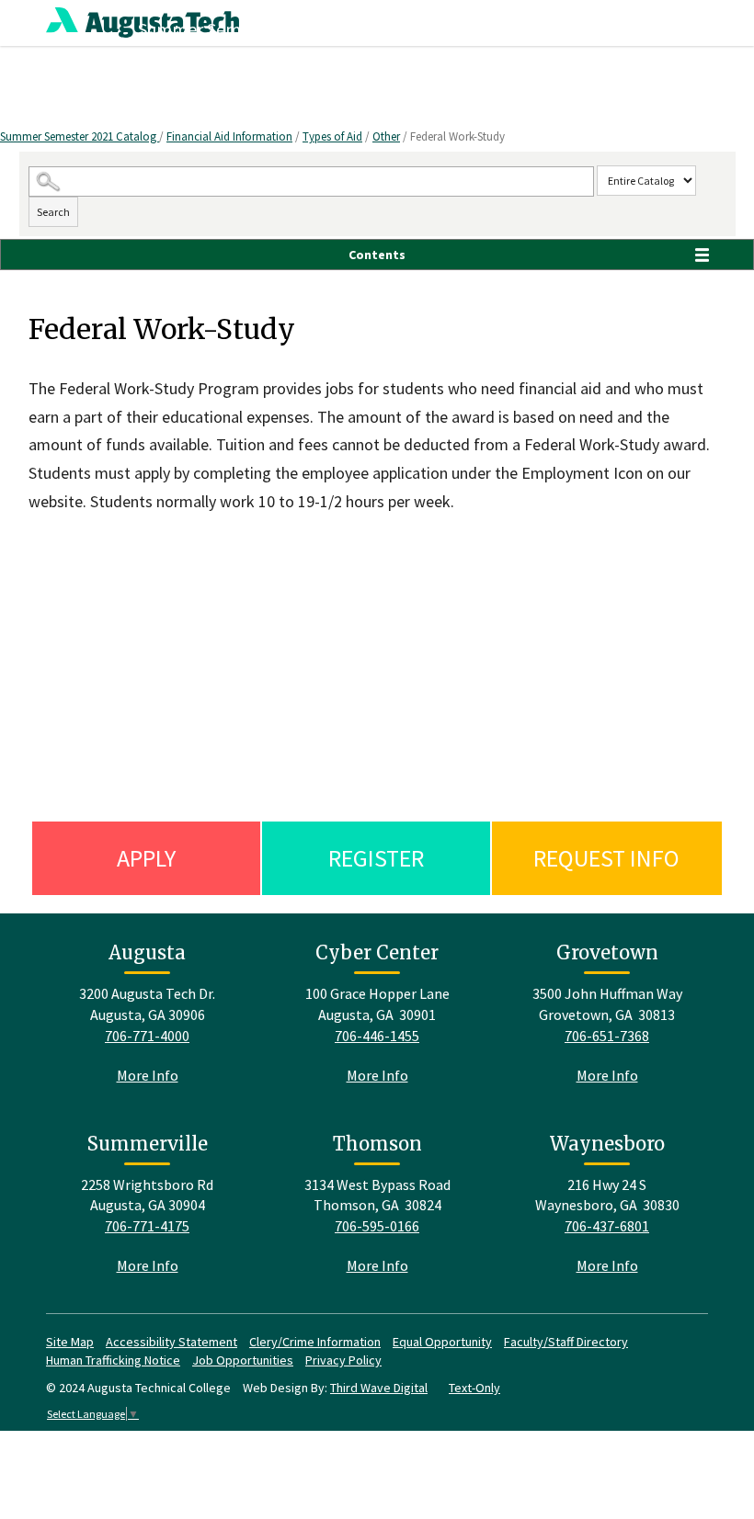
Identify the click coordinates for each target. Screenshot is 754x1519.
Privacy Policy (343, 1360)
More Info (147, 1075)
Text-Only (474, 1387)
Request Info (606, 858)
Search (53, 212)
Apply (146, 858)
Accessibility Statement (171, 1341)
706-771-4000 (147, 1035)
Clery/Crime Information (315, 1341)
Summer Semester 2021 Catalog (79, 136)
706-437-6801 (607, 1226)
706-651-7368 (607, 1035)
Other (386, 136)
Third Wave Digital (379, 1387)
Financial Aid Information (229, 136)
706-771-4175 (147, 1226)
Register (376, 858)
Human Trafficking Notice (113, 1360)
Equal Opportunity (442, 1341)
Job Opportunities (242, 1360)
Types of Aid (332, 136)
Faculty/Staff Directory (566, 1341)
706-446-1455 (377, 1035)
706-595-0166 (377, 1226)
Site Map (70, 1341)
